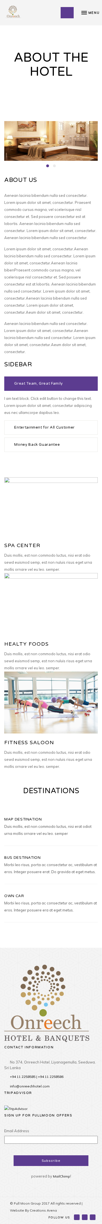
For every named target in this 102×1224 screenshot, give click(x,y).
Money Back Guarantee (37, 444)
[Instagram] (93, 1217)
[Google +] (85, 1217)
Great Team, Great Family (38, 383)
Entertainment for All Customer (44, 427)
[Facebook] (77, 1217)
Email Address (16, 1131)
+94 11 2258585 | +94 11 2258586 (36, 1076)
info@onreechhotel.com (30, 1086)
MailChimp (61, 1176)
